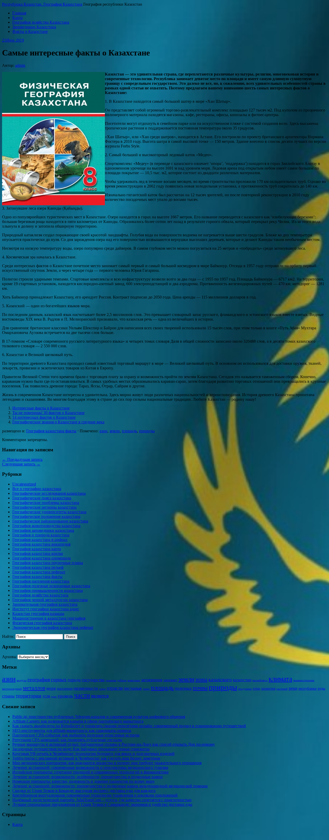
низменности (86, 688)
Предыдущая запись (22, 459)
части (82, 695)
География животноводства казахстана (46, 526)
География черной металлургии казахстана (50, 600)
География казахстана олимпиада (41, 558)
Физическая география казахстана (42, 623)
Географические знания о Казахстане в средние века (58, 422)
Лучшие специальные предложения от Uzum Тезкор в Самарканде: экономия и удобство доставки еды (102, 804)
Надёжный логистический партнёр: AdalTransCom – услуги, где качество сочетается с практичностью (101, 800)
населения (64, 688)
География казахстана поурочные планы (47, 563)
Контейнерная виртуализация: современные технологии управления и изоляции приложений (95, 795)
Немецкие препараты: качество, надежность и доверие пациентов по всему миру (83, 781)
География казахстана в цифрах (40, 539)
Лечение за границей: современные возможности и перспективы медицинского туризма (90, 767)
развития (268, 688)
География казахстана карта (36, 549)
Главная (19, 13)
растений (282, 688)
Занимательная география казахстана (44, 604)
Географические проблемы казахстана (45, 502)
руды (321, 688)
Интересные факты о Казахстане (41, 408)
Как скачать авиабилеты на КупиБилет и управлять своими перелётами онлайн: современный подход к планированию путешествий (129, 726)
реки (293, 688)
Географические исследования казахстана (49, 493)
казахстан (242, 679)
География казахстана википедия (41, 544)
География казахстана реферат (38, 572)
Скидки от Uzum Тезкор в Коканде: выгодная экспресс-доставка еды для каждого (84, 790)
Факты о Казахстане (30, 31)
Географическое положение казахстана (46, 516)
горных (59, 679)
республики (307, 688)
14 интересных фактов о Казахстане (44, 417)
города (74, 679)
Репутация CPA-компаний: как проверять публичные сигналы (67, 740)
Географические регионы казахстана (44, 507)
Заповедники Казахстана (34, 27)
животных (133, 680)
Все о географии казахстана (36, 489)
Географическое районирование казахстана (50, 521)
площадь (129, 431)
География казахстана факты (51, 431)
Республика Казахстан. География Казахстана (42, 4)
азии (103, 431)
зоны (201, 679)
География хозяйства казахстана (40, 595)
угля (46, 696)
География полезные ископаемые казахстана (51, 586)
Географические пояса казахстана (41, 498)
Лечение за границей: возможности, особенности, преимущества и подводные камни (87, 776)
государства (93, 679)
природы (147, 431)
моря (51, 688)
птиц (256, 688)
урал (54, 696)
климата (280, 679)
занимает (170, 680)
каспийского (260, 680)
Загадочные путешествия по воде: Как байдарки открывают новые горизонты (81, 749)
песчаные (133, 688)
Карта (17, 17)
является (100, 695)
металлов (34, 688)
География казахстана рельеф (37, 567)
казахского (220, 679)
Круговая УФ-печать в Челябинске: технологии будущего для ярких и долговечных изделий (93, 753)
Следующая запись (21, 464)
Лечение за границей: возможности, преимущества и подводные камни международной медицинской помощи (110, 786)
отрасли (115, 688)
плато (146, 688)
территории (28, 695)
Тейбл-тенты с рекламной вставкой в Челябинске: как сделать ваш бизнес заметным (86, 758)
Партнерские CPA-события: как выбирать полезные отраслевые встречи (76, 735)
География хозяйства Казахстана (40, 22)
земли (114, 431)
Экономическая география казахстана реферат (52, 627)
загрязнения (151, 680)
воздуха (21, 680)
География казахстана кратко (37, 553)
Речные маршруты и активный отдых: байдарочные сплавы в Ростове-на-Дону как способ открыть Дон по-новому (113, 744)
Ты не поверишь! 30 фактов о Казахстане (48, 412)
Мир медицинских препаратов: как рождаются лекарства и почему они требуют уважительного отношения (107, 763)
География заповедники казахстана (43, 530)
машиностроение (303, 680)
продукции (245, 688)
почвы (200, 688)
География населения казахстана (40, 581)
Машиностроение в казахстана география (48, 618)
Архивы (9, 657)
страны (8, 696)
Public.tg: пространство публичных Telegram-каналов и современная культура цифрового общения (98, 716)
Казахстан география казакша (38, 613)
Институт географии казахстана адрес (45, 609)
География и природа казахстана (40, 535)
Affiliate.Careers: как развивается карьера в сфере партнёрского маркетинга (77, 721)
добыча (121, 680)
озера (102, 688)
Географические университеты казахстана (49, 512)
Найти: (8, 636)
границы (111, 680)
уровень (65, 696)
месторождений (12, 688)
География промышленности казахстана (47, 590)
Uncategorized (24, 484)
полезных (183, 688)
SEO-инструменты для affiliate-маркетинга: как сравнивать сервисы (71, 730)
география (39, 679)
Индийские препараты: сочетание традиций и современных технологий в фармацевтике (90, 772)
